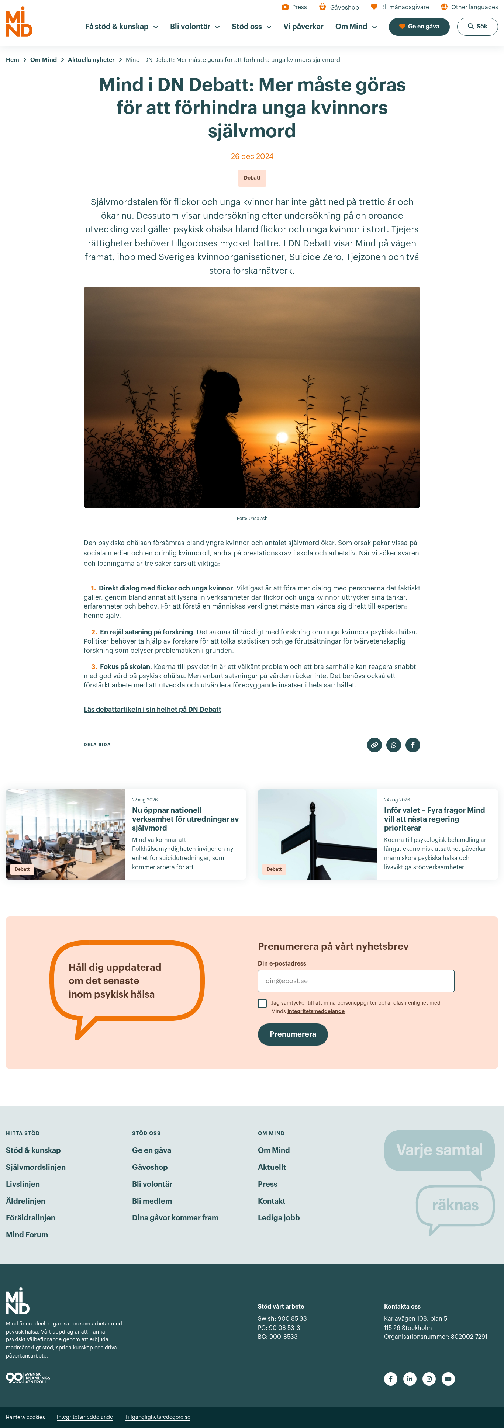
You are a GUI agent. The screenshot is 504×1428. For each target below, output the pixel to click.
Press (267, 1184)
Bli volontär (152, 1184)
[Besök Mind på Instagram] (429, 1379)
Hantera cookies (25, 1417)
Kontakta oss (402, 1307)
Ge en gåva (151, 1150)
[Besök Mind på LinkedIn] (410, 1379)
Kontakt (272, 1201)
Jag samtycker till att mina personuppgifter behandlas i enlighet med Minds (356, 1007)
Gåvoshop (150, 1167)
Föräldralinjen (30, 1218)
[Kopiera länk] (374, 745)
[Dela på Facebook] (412, 745)
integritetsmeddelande (316, 1011)
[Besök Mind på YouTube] (448, 1379)
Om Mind (274, 1150)
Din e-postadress (282, 964)
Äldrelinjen (25, 1201)
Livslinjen (23, 1184)
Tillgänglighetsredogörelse (157, 1417)
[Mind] (19, 21)
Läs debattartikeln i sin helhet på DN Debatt (152, 709)
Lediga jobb (279, 1218)
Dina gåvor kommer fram (175, 1218)
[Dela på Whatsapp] (393, 745)
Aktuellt (272, 1167)
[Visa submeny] (155, 27)
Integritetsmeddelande (85, 1417)
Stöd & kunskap (33, 1150)
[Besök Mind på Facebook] (390, 1379)
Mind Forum (27, 1235)
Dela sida (97, 744)
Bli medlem (152, 1201)
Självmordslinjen (36, 1167)
